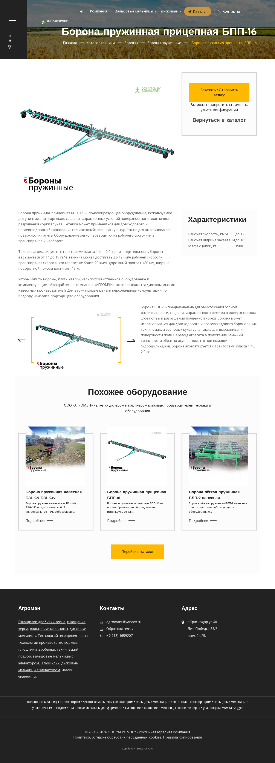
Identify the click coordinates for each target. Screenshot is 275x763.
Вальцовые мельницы (134, 11)
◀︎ (81, 11)
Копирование (91, 33)
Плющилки (50, 663)
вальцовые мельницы (49, 628)
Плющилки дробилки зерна (41, 621)
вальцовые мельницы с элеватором (53, 702)
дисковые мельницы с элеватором (108, 702)
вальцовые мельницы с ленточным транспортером (173, 702)
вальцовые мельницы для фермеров (95, 708)
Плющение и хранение (141, 708)
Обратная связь (119, 628)
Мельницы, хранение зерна (180, 708)
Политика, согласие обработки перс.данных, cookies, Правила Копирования (137, 737)
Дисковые (169, 11)
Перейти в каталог (138, 551)
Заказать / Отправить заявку (219, 92)
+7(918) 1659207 (119, 635)
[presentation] (21, 340)
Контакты (231, 11)
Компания (98, 11)
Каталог (200, 11)
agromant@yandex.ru (123, 621)
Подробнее (35, 520)
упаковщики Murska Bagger (223, 708)
